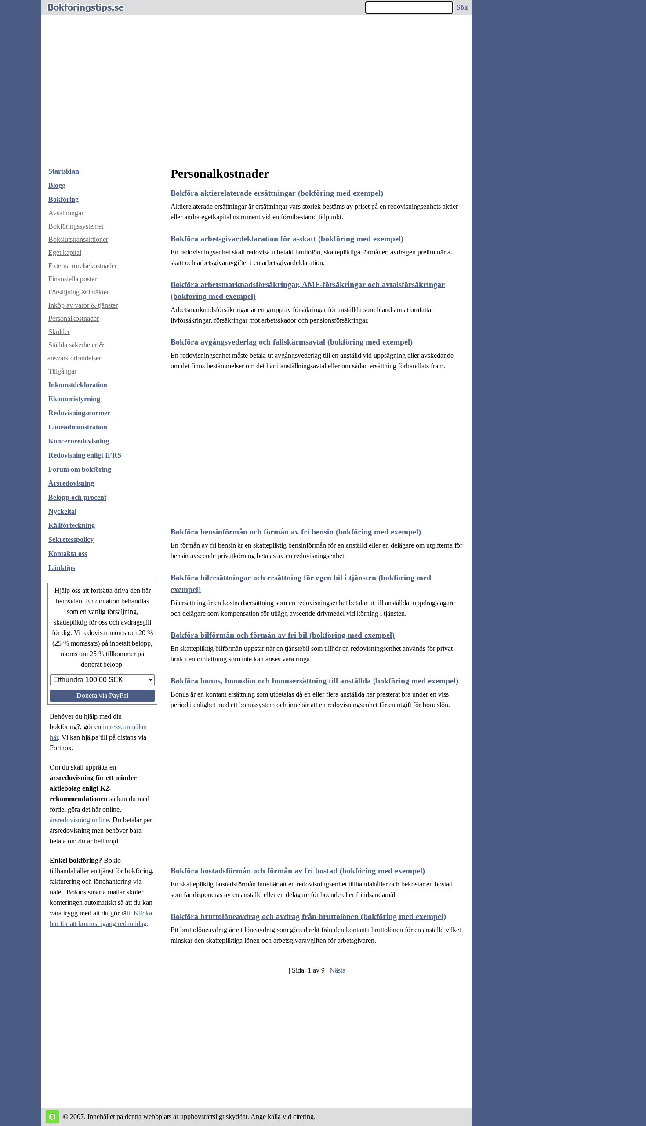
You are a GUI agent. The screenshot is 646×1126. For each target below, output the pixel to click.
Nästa (337, 970)
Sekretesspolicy (71, 539)
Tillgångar (62, 371)
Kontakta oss (67, 553)
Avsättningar (65, 213)
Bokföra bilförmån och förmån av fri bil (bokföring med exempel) (283, 635)
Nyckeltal (62, 511)
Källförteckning (71, 525)
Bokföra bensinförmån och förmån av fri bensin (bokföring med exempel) (296, 531)
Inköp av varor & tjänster (83, 305)
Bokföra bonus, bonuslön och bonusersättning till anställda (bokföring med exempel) (314, 680)
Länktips (61, 567)
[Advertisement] (256, 94)
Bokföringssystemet (75, 226)
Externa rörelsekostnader (82, 265)
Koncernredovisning (78, 441)
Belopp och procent (77, 497)
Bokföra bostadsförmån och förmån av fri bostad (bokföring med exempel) (298, 870)
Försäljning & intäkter (78, 292)
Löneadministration (77, 427)
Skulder (59, 331)
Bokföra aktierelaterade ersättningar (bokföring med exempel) (277, 193)
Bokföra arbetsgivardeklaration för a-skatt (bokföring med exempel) (287, 238)
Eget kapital (64, 252)
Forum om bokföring (79, 469)
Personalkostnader (73, 318)
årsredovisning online (79, 820)
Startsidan (63, 171)
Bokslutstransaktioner (78, 239)
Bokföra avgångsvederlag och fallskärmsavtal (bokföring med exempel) (292, 342)
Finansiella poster (72, 279)
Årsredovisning (71, 483)
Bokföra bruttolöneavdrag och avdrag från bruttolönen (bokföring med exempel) (308, 916)
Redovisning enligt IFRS (84, 455)
